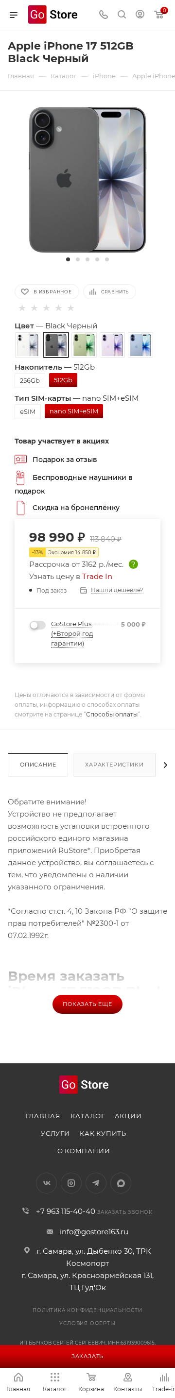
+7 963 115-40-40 (65, 1211)
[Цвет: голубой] (140, 345)
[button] (68, 259)
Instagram (71, 1183)
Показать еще (87, 1004)
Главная (43, 1116)
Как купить (103, 1133)
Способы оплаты (112, 714)
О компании (83, 1151)
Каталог (87, 1116)
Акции (128, 1116)
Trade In (97, 576)
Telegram (96, 1183)
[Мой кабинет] (140, 15)
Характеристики (114, 764)
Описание (38, 764)
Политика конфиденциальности (87, 1310)
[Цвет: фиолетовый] (112, 345)
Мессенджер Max (120, 1183)
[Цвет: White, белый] (28, 345)
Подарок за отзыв (65, 459)
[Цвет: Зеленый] (84, 345)
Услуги (55, 1133)
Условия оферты (87, 1323)
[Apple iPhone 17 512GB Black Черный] (87, 179)
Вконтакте (46, 1183)
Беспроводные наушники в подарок (74, 484)
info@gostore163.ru (94, 1231)
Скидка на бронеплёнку (76, 507)
